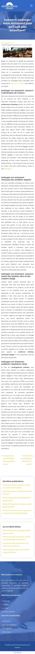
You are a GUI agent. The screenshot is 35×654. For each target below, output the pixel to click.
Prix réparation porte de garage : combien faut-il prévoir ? (26, 460)
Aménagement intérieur (8, 43)
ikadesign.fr (8, 169)
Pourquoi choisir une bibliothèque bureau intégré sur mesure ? (9, 460)
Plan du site (17, 652)
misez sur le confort (17, 83)
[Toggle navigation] (31, 5)
